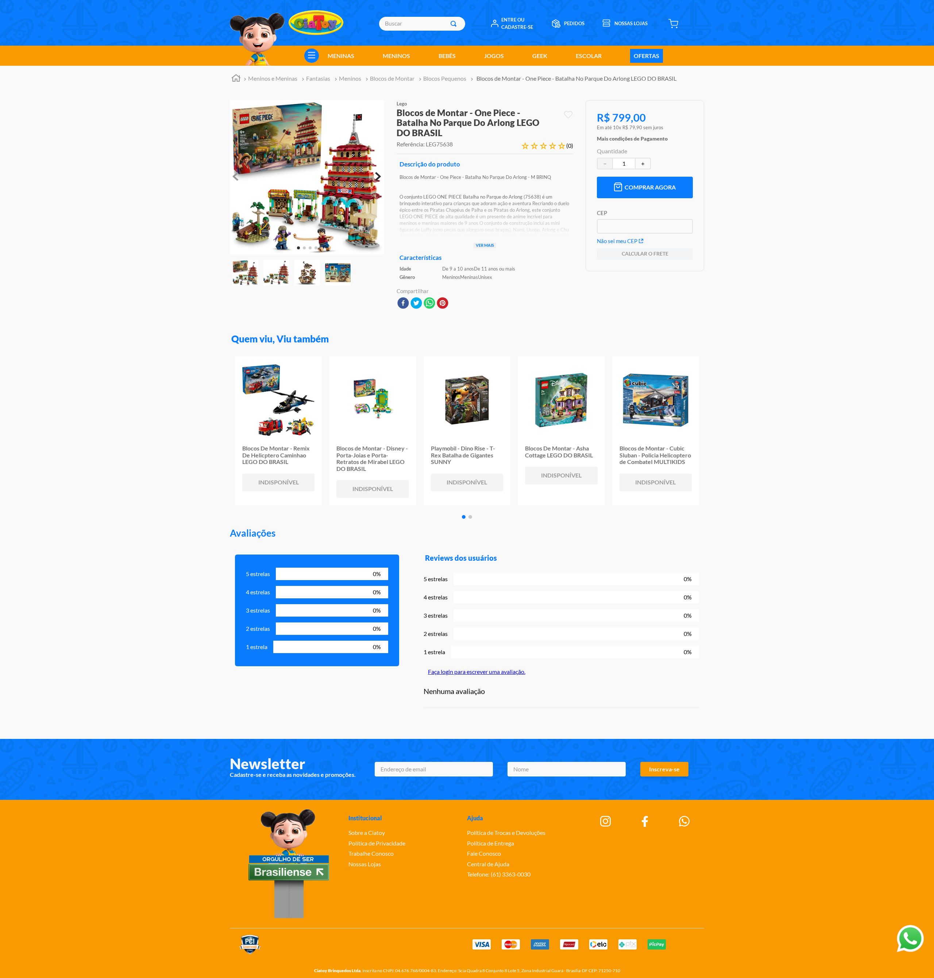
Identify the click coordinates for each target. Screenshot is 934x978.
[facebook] (403, 303)
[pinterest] (442, 303)
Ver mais (485, 245)
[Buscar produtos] (455, 24)
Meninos (350, 78)
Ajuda (475, 817)
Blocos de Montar (392, 78)
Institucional (365, 817)
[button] (632, 137)
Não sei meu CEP (617, 241)
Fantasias (318, 78)
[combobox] (422, 24)
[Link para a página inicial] (236, 79)
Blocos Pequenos (444, 78)
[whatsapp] (429, 303)
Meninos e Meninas (272, 78)
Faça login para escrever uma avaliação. (476, 671)
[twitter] (416, 303)
